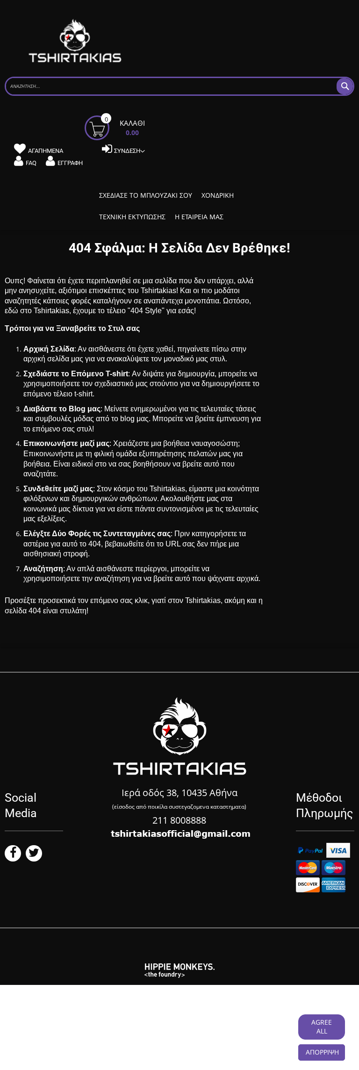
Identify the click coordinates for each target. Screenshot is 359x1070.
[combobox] (179, 86)
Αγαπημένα (45, 150)
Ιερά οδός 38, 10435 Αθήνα (179, 792)
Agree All (321, 1026)
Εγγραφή (70, 162)
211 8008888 (179, 820)
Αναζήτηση (43, 569)
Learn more (59, 1031)
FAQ (31, 162)
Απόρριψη (322, 1052)
